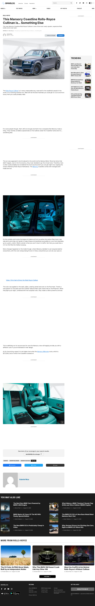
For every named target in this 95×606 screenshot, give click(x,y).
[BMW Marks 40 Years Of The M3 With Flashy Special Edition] (5, 514)
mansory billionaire (14, 460)
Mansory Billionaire (43, 351)
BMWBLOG (5, 30)
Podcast (79, 8)
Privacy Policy (44, 592)
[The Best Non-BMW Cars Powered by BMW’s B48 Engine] (5, 503)
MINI (93, 8)
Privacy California (33, 595)
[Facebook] (76, 3)
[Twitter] (80, 3)
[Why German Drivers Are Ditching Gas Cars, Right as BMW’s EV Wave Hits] (53, 525)
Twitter (34, 465)
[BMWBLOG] (12, 585)
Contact (26, 3)
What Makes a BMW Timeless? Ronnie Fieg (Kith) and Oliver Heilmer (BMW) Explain (77, 504)
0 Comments (61, 35)
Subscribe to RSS (33, 592)
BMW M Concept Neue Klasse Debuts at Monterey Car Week (77, 81)
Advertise (20, 3)
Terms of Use (44, 590)
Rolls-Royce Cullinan (12, 90)
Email (55, 465)
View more (47, 576)
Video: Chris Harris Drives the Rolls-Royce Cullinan (22, 280)
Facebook (12, 465)
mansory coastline (25, 460)
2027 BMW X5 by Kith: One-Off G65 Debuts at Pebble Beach (77, 88)
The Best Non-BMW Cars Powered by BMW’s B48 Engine (26, 504)
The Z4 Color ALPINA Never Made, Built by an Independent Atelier (15, 568)
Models (3, 8)
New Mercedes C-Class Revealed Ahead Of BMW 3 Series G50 (77, 74)
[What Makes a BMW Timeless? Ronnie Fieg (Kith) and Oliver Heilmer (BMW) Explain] (53, 503)
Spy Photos (63, 8)
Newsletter (32, 3)
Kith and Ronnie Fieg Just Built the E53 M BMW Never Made (76, 95)
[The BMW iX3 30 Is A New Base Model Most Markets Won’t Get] (53, 514)
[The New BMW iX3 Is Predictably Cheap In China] (5, 525)
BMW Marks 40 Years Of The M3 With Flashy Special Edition (27, 515)
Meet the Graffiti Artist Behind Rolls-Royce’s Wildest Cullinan (76, 568)
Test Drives (19, 8)
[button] (62, 422)
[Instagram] (86, 3)
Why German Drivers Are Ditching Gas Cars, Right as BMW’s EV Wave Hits (78, 526)
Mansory (35, 166)
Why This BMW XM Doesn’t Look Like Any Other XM (46, 568)
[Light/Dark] (90, 3)
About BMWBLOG (33, 588)
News (34, 8)
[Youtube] (83, 3)
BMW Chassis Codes (46, 588)
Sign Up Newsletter (58, 590)
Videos (48, 8)
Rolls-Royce (6, 15)
